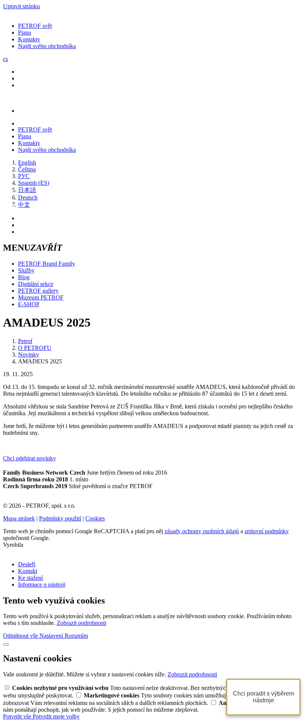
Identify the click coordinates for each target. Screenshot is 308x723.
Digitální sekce (35, 284)
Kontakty (29, 39)
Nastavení (52, 635)
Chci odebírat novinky (29, 458)
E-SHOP (28, 304)
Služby (26, 270)
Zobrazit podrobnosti (81, 623)
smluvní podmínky (267, 531)
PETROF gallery (38, 290)
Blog (24, 277)
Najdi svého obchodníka (47, 46)
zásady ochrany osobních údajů (202, 531)
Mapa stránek (19, 518)
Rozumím (76, 635)
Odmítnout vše (21, 635)
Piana (24, 32)
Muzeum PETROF (40, 297)
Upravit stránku (21, 6)
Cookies (95, 518)
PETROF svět (35, 26)
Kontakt (27, 571)
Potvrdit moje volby (56, 716)
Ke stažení (30, 578)
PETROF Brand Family (46, 263)
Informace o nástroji (41, 584)
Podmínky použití (60, 518)
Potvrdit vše (18, 716)
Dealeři (26, 564)
